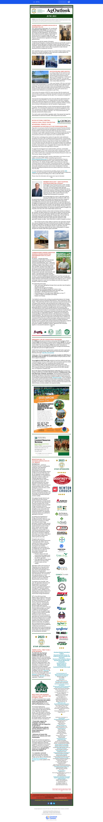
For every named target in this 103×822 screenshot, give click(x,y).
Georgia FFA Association (62, 748)
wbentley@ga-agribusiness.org (51, 814)
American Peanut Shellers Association (61, 719)
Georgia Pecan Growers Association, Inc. (62, 752)
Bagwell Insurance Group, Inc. (62, 655)
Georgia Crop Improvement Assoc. (62, 746)
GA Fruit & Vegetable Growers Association (62, 684)
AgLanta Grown (62, 718)
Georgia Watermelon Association (61, 757)
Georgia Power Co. (62, 663)
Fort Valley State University (61, 681)
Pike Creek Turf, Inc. (62, 770)
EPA (56, 77)
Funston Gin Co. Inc (61, 739)
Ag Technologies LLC (61, 673)
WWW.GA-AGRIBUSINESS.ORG (60, 797)
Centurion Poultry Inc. (61, 728)
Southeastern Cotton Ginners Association (61, 776)
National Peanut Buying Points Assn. (61, 766)
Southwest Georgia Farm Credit (61, 667)
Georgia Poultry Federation (61, 754)
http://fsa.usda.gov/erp (48, 352)
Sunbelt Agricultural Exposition (61, 703)
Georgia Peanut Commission (62, 687)
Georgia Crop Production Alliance (62, 659)
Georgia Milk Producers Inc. (61, 750)
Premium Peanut (61, 665)
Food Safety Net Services (62, 738)
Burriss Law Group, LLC (61, 725)
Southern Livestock (62, 778)
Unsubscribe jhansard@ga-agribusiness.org (51, 811)
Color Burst (61, 679)
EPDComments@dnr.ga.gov (39, 159)
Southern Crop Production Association (61, 777)
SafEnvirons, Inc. (62, 702)
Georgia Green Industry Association (61, 686)
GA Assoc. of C (57, 742)
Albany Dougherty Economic (62, 674)
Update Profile (45, 812)
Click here (46, 670)
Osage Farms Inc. (61, 664)
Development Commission (61, 675)
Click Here (42, 675)
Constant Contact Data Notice (54, 812)
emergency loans (57, 377)
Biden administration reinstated (51, 109)
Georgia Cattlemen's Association (61, 744)
